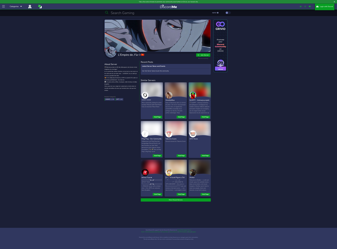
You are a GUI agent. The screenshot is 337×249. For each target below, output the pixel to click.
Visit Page (157, 117)
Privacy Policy (164, 232)
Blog (189, 232)
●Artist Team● (147, 177)
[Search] (106, 12)
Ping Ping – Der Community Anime (151, 140)
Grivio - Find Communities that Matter (151, 232)
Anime (109, 99)
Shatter (192, 177)
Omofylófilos (170, 100)
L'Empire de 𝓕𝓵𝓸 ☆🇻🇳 (131, 55)
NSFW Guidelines (183, 232)
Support (194, 232)
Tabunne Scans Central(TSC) (171, 140)
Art (119, 99)
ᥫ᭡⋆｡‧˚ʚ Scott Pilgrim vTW (175, 177)
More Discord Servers (176, 200)
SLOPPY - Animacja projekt (199, 100)
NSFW (214, 13)
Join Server (205, 55)
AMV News (193, 139)
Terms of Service (173, 232)
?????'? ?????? (146, 100)
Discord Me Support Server (184, 230)
